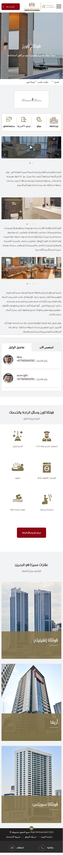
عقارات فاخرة (43, 82)
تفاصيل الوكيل (16, 347)
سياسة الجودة (46, 836)
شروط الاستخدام (13, 836)
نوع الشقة (53, 126)
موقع (39, 126)
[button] (30, 163)
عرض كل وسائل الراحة (31, 532)
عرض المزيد (31, 620)
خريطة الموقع (30, 836)
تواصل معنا (10, 6)
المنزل (56, 82)
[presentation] (5, 154)
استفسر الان (46, 347)
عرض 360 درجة (24, 126)
